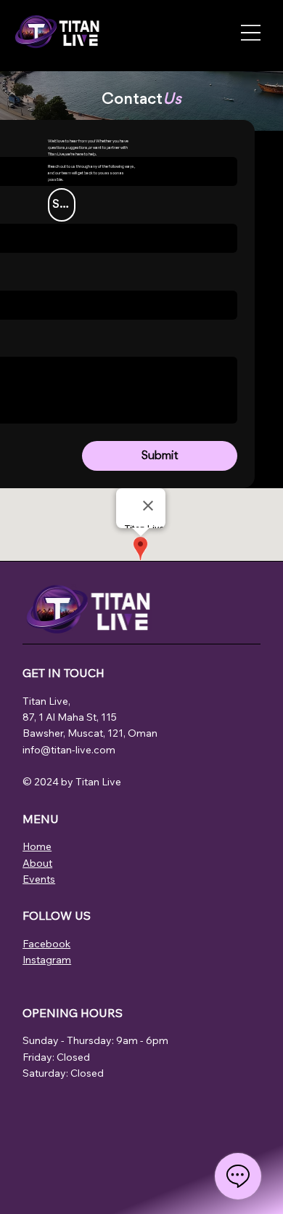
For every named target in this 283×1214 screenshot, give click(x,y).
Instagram (46, 959)
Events (38, 879)
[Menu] (251, 33)
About (37, 863)
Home (37, 846)
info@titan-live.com (68, 749)
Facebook (46, 943)
